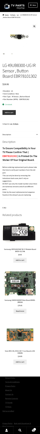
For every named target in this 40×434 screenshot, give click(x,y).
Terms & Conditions (12, 382)
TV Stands (8, 402)
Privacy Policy (10, 386)
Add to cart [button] (20, 260)
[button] (34, 26)
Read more (20, 311)
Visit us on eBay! (8, 411)
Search (20, 430)
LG (18, 15)
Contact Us (9, 394)
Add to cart (9, 112)
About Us (8, 390)
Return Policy (10, 378)
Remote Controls (11, 398)
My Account (6, 430)
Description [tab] (6, 134)
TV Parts (12, 15)
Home (7, 15)
